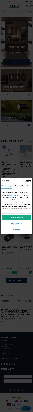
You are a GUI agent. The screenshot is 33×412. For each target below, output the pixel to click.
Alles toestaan (16, 217)
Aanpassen (15, 223)
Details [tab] (16, 186)
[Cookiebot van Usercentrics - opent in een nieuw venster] (23, 181)
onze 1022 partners (13, 195)
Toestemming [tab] (6, 186)
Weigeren (16, 229)
